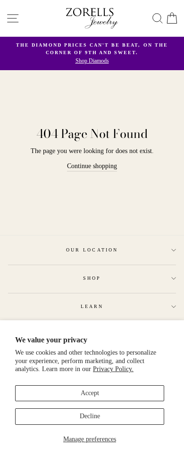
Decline (90, 416)
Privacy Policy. (113, 369)
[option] (92, 53)
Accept (90, 393)
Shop (92, 278)
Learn (92, 306)
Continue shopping (92, 166)
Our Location (92, 249)
